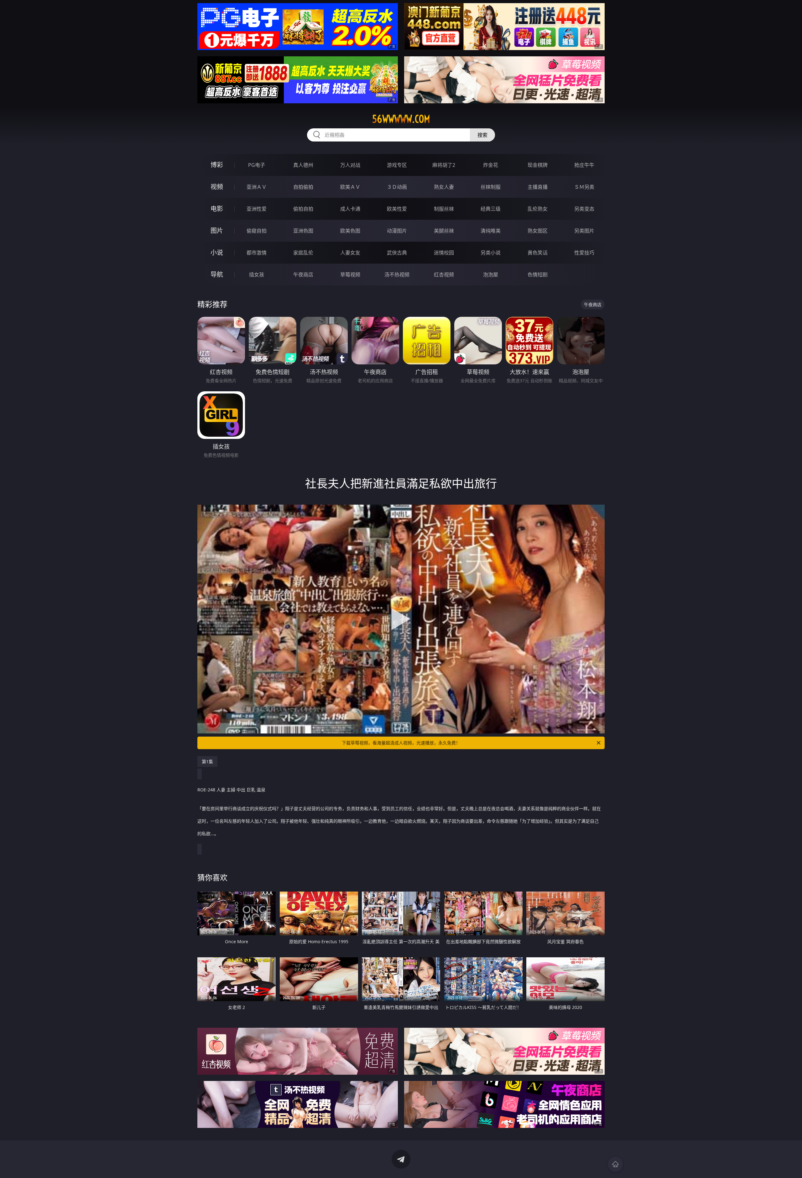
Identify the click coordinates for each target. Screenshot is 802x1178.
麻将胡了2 (443, 165)
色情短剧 (538, 274)
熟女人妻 (444, 186)
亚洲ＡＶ (257, 186)
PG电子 (256, 165)
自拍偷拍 (303, 186)
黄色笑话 (538, 252)
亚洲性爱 (257, 208)
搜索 (482, 134)
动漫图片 (397, 230)
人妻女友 (350, 252)
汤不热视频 (396, 274)
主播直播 (538, 186)
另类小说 (491, 252)
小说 (217, 252)
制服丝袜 (444, 208)
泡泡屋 (490, 274)
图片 (217, 230)
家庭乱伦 (303, 252)
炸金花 (490, 165)
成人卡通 (350, 208)
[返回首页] (615, 1164)
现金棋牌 (538, 165)
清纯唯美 (491, 230)
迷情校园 (444, 252)
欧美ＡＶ (350, 186)
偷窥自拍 (257, 230)
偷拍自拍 (303, 208)
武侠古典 (397, 252)
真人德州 (303, 165)
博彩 (217, 165)
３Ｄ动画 (397, 186)
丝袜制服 (491, 186)
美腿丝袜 (444, 230)
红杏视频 (444, 274)
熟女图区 (538, 230)
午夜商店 (303, 274)
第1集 (207, 761)
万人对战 (350, 165)
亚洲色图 (303, 230)
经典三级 (491, 208)
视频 (217, 187)
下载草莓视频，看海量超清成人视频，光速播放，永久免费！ (401, 743)
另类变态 (584, 208)
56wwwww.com (401, 119)
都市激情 (257, 252)
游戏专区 (397, 165)
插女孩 (256, 274)
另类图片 (584, 230)
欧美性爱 (397, 208)
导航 (217, 274)
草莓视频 (350, 274)
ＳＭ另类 (584, 186)
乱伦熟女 (538, 208)
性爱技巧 (584, 252)
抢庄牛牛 (584, 165)
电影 (217, 208)
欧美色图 (350, 230)
